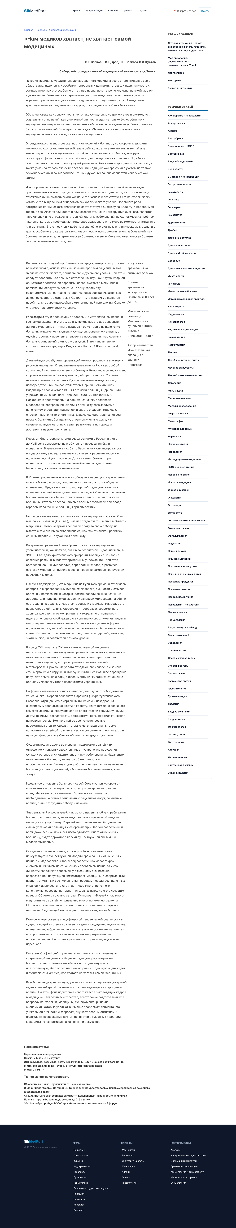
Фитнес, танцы (177, 734)
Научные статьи (178, 444)
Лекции (172, 352)
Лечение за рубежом (180, 367)
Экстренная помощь (180, 764)
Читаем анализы (178, 757)
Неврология (175, 451)
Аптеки (126, 1171)
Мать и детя (175, 390)
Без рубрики (175, 138)
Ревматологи (81, 1182)
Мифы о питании (178, 413)
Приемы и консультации (184, 1166)
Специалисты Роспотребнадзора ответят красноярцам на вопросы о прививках (75, 1095)
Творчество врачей (180, 681)
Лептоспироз (176, 72)
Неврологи (79, 1204)
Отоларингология (178, 528)
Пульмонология (177, 612)
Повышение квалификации (184, 574)
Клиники (113, 10)
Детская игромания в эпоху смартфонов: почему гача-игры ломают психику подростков (187, 47)
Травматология (177, 688)
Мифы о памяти (34, 1069)
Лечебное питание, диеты (183, 360)
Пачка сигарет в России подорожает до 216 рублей (57, 1099)
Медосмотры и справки (184, 1177)
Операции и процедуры (184, 1160)
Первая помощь (177, 551)
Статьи (142, 10)
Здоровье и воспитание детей (186, 268)
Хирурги (78, 1160)
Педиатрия (174, 543)
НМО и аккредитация (181, 467)
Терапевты (80, 1171)
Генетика (173, 199)
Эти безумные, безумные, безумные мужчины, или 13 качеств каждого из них (74, 1061)
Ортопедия (174, 505)
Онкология (174, 497)
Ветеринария (176, 153)
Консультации (94, 10)
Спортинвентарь (178, 665)
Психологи (79, 1193)
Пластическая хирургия (182, 566)
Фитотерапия (176, 742)
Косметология (176, 344)
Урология (173, 703)
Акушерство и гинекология (184, 115)
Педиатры (79, 1150)
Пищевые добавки (179, 558)
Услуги (128, 10)
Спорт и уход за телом (181, 658)
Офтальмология (177, 535)
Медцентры (128, 1150)
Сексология (175, 642)
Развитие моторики (180, 88)
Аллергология (176, 123)
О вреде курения (178, 489)
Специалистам (177, 650)
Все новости (175, 169)
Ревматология (176, 619)
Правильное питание (180, 596)
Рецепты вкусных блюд (182, 627)
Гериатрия (174, 207)
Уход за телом (176, 719)
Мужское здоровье (180, 428)
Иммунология (176, 275)
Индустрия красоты (133, 1160)
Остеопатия (175, 512)
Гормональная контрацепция (42, 1054)
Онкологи (79, 1210)
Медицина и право (179, 398)
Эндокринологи (82, 1166)
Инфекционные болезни (182, 291)
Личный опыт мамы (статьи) (185, 375)
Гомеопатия (175, 214)
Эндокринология (178, 772)
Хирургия (173, 749)
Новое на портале (179, 474)
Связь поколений (178, 635)
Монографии (175, 421)
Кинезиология (176, 321)
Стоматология (176, 673)
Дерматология (177, 222)
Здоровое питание (179, 245)
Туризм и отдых (177, 696)
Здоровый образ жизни (182, 253)
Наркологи (79, 1199)
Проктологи (80, 1177)
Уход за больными (179, 711)
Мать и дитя (128, 1166)
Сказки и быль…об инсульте (42, 1058)
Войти (205, 11)
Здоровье (174, 260)
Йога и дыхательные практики (186, 298)
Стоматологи (81, 1155)
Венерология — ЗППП (181, 146)
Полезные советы (179, 589)
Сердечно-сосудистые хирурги (91, 1188)
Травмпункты (129, 1182)
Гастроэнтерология (180, 184)
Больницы (127, 1155)
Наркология (175, 436)
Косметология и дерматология (187, 1171)
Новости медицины (180, 482)
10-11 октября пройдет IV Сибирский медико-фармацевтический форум (70, 1103)
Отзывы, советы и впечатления (187, 520)
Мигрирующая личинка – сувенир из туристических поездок (63, 1065)
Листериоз (174, 80)
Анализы (175, 1150)
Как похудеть (176, 306)
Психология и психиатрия (183, 604)
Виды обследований (180, 161)
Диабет (172, 230)
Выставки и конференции (183, 176)
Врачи (76, 10)
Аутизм (172, 130)
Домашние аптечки (180, 237)
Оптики (126, 1177)
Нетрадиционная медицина (184, 459)
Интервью (174, 283)
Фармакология (177, 726)
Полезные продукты (180, 581)
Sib (33, 1141)
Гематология (176, 192)
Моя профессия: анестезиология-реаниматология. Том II (182, 61)
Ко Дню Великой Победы (183, 329)
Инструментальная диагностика (188, 1155)
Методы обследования (182, 405)
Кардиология (176, 314)
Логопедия (174, 382)
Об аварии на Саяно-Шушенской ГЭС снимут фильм (57, 1084)
